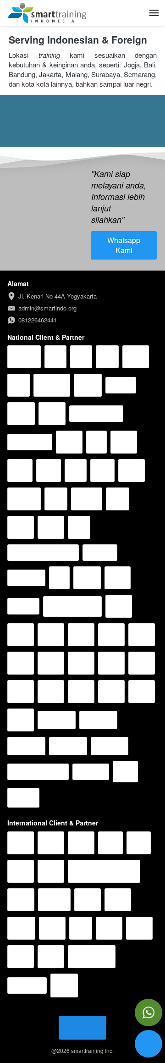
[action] (148, 1012)
